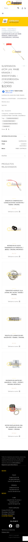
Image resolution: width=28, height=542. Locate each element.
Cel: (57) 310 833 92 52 (14, 491)
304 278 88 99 (14, 521)
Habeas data (5, 532)
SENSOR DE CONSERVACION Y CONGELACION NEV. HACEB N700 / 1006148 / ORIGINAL (14, 202)
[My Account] (22, 8)
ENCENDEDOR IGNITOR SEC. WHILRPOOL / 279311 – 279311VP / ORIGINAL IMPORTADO (14, 382)
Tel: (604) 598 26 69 (14, 479)
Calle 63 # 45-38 (14, 477)
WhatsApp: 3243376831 (8, 512)
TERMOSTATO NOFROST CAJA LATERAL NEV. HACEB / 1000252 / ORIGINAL (14, 292)
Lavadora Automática (9, 30)
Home (4, 29)
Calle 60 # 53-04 (14, 487)
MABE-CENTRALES (21, 148)
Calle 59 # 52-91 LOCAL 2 (14, 500)
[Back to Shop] (24, 65)
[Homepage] (14, 3)
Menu (2, 13)
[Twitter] (8, 129)
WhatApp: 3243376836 (8, 514)
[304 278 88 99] (14, 518)
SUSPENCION (22, 141)
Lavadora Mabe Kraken (9, 121)
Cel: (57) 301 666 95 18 (14, 504)
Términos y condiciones (8, 530)
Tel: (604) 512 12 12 (14, 489)
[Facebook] (6, 129)
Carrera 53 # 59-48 (7, 510)
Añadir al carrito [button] (13, 211)
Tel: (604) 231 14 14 (14, 502)
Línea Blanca (12, 29)
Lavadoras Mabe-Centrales (10, 32)
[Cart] (25, 8)
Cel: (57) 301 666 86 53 (14, 481)
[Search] (18, 8)
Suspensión (6, 126)
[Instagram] (17, 526)
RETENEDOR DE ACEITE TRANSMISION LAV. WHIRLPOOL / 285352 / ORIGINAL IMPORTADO (14, 247)
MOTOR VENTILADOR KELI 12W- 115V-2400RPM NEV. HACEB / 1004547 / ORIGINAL (14, 427)
